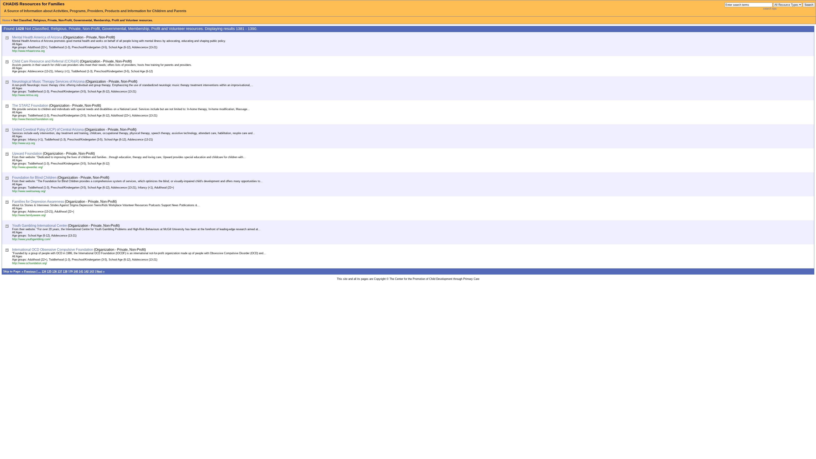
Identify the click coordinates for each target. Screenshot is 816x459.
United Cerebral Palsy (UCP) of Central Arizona (48, 129)
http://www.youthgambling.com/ (31, 239)
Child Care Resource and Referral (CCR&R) (45, 61)
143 (91, 271)
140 (76, 271)
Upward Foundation (27, 153)
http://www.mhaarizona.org (28, 50)
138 (65, 271)
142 (86, 271)
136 (54, 271)
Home (6, 20)
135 (49, 271)
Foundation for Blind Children (34, 177)
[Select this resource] (7, 38)
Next (99, 271)
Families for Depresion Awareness (38, 201)
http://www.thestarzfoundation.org (32, 119)
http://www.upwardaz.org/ (27, 167)
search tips (770, 8)
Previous (30, 271)
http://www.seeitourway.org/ (29, 191)
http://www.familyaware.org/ (29, 215)
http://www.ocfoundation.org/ (29, 263)
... (39, 271)
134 (44, 271)
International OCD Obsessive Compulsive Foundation (52, 249)
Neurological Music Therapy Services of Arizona (48, 81)
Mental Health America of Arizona (37, 37)
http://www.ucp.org (23, 143)
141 (81, 271)
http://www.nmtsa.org (25, 95)
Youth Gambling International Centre (39, 225)
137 (60, 271)
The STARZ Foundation (30, 105)
